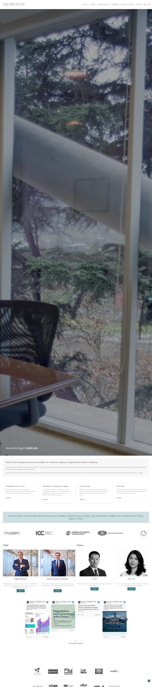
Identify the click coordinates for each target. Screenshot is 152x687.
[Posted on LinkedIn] (47, 602)
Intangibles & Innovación (15, 486)
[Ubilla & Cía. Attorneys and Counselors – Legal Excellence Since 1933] (14, 4)
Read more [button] (29, 609)
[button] (20, 563)
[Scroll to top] (149, 681)
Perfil (20, 590)
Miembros (115, 4)
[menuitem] (85, 4)
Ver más (8, 497)
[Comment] (29, 637)
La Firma (92, 4)
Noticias (139, 4)
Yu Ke (94, 579)
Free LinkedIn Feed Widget (77, 643)
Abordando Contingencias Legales (56, 486)
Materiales (120, 486)
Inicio (85, 4)
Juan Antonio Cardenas (57, 579)
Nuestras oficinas (127, 4)
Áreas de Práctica (104, 4)
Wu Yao (131, 579)
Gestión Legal (85, 486)
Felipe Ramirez (20, 579)
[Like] (53, 630)
